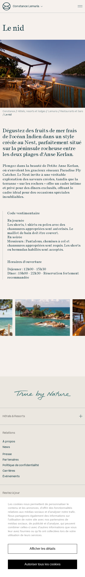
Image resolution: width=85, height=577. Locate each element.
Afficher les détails (42, 548)
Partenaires (10, 460)
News (6, 447)
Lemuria (53, 111)
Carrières (9, 471)
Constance (9, 111)
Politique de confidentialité (21, 465)
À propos (9, 442)
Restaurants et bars (71, 111)
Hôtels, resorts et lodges (32, 111)
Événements (11, 476)
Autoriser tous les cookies (42, 564)
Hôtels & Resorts (14, 416)
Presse (7, 454)
